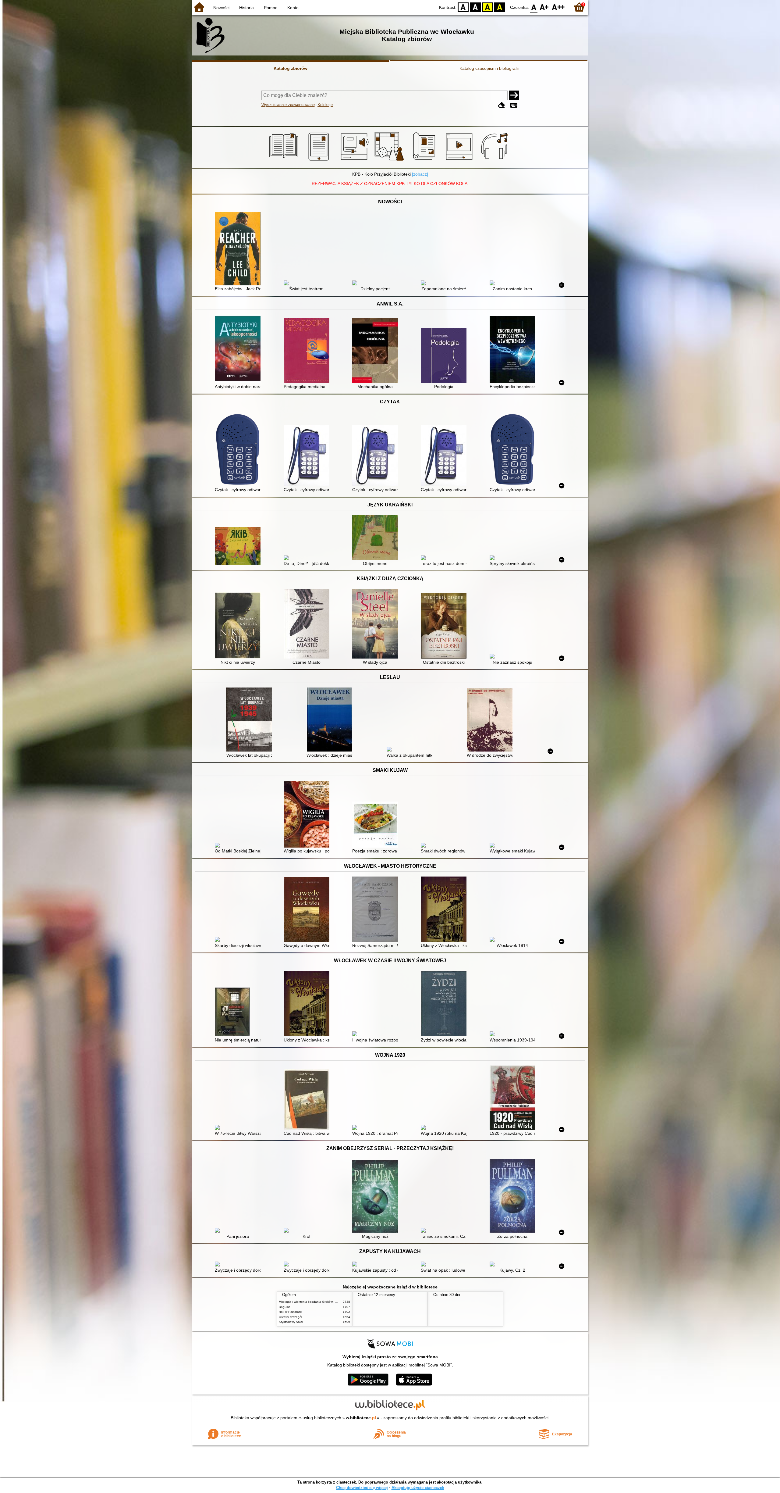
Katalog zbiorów (290, 68)
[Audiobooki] (355, 160)
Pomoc (270, 7)
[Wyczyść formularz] (501, 105)
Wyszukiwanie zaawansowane (288, 104)
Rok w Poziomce (290, 1311)
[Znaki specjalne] (514, 105)
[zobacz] (420, 174)
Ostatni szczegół (290, 1317)
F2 (558, 6)
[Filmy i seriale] (460, 160)
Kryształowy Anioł (291, 1321)
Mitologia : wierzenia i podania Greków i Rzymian (313, 1301)
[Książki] (284, 160)
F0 (534, 6)
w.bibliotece (361, 1417)
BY (499, 6)
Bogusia (284, 1307)
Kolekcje (325, 104)
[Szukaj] (514, 95)
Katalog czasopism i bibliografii (489, 68)
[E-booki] (319, 160)
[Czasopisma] (425, 160)
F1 (544, 6)
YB (487, 6)
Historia (246, 7)
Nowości (221, 7)
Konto (293, 7)
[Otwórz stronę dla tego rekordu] (239, 249)
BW (475, 6)
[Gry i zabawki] (390, 160)
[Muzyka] (495, 160)
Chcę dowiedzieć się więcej (362, 1487)
